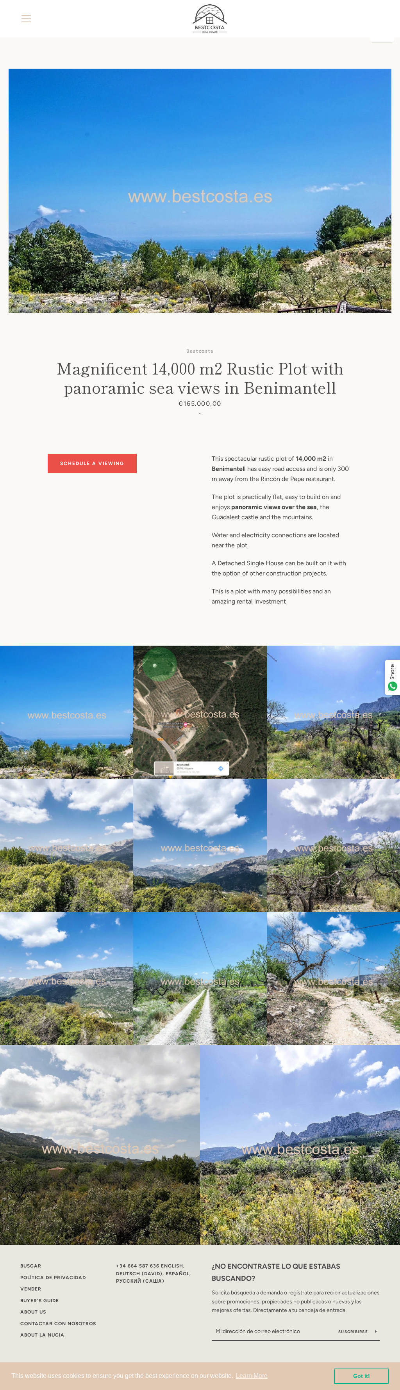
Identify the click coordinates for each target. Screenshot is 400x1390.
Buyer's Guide (39, 1300)
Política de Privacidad (53, 1277)
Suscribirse (353, 1331)
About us (33, 1312)
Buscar (30, 1266)
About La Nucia (42, 1335)
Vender (30, 1289)
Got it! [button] (361, 1376)
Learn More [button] (252, 1375)
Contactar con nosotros (58, 1323)
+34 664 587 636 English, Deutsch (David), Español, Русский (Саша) (153, 1273)
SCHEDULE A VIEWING (92, 463)
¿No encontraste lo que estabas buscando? (276, 1272)
